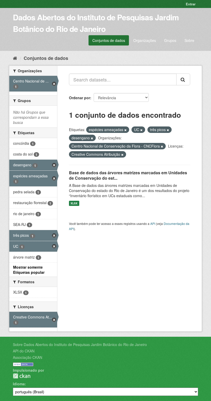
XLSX (74, 203)
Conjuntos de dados (108, 40)
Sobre (189, 40)
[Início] (15, 57)
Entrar (191, 4)
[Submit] (183, 79)
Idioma (19, 383)
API (152, 223)
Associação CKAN (27, 357)
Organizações (144, 40)
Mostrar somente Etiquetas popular (29, 270)
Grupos (170, 40)
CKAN (21, 376)
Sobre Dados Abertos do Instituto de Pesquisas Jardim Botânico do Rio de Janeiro (80, 344)
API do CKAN (23, 350)
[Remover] (125, 130)
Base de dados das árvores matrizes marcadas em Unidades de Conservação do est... (128, 175)
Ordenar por (79, 97)
